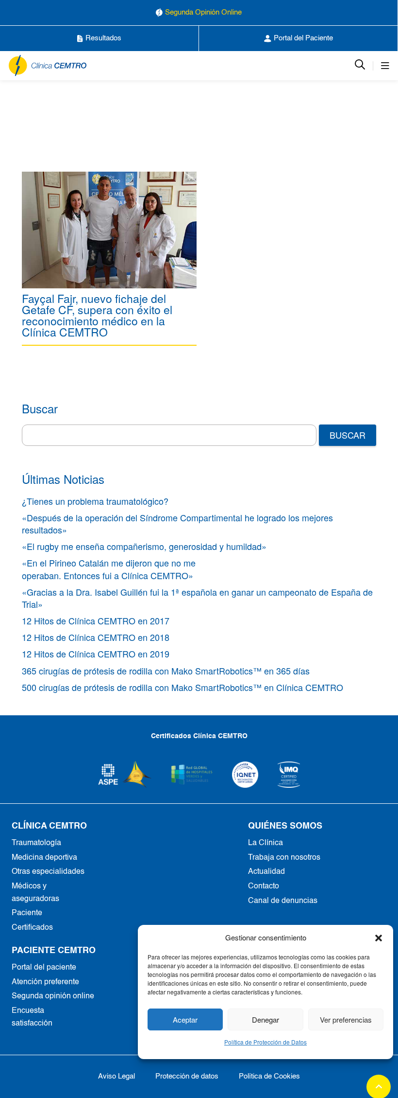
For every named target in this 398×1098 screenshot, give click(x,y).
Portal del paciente (44, 968)
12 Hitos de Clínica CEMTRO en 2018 (95, 637)
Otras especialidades (48, 872)
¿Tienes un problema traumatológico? (95, 501)
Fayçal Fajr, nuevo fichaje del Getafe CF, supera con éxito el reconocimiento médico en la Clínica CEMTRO (97, 315)
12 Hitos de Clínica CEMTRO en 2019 (95, 653)
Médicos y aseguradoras (35, 893)
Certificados (32, 928)
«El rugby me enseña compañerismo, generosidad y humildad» (144, 546)
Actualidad (266, 872)
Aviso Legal (116, 1076)
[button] (378, 937)
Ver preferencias (346, 1019)
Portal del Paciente (303, 38)
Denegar (265, 1019)
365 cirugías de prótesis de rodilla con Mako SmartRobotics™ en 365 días (166, 670)
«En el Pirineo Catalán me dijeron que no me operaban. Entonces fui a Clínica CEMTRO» (109, 568)
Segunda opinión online (53, 996)
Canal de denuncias (282, 901)
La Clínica (265, 843)
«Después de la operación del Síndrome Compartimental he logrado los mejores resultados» (177, 523)
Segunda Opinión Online (203, 12)
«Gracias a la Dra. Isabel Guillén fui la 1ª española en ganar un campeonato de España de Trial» (197, 597)
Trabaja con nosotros (284, 858)
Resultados (103, 38)
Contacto (263, 886)
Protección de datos (186, 1076)
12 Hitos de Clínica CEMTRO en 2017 (95, 620)
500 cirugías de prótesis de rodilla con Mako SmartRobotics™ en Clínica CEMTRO (182, 687)
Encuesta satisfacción (32, 1017)
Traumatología (36, 843)
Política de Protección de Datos (265, 1042)
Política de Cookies (269, 1076)
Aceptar (185, 1019)
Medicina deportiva (44, 858)
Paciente (27, 913)
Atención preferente (45, 982)
